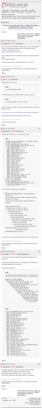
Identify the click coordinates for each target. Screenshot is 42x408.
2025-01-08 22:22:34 (8, 76)
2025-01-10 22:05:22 (8, 128)
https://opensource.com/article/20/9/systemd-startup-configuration (20, 112)
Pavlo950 (6, 254)
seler (4, 79)
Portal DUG (5, 10)
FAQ (11, 10)
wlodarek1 (6, 43)
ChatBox (31, 10)
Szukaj (13, 12)
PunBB (38, 398)
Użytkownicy (6, 12)
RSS (34, 12)
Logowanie (28, 12)
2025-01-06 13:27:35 (8, 41)
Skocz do (4, 398)
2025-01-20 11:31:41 (8, 364)
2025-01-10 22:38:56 (8, 251)
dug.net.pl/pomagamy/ (26, 28)
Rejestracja (20, 12)
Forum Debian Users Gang (25, 33)
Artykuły (16, 10)
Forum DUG (24, 10)
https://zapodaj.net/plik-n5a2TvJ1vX (12, 52)
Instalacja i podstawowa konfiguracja (28, 34)
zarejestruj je (20, 16)
